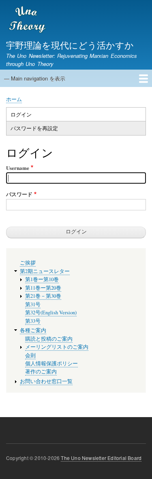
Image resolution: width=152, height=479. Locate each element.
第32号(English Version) (51, 312)
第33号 (33, 321)
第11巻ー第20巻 (43, 287)
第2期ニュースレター (45, 271)
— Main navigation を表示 (34, 78)
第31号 (33, 304)
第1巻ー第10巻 (42, 279)
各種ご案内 (33, 330)
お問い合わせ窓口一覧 (46, 381)
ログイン (21, 114)
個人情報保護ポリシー (51, 363)
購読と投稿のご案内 (49, 338)
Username (17, 168)
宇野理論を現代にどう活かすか (70, 44)
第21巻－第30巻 (43, 295)
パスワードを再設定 (34, 128)
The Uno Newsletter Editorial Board (101, 457)
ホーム (14, 99)
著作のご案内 (41, 371)
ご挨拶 (28, 262)
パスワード (19, 194)
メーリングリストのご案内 (56, 346)
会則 (30, 355)
